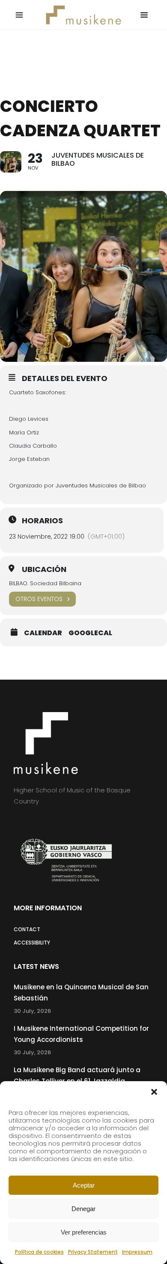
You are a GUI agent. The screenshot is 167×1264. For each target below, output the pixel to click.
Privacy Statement (93, 1251)
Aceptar (84, 1185)
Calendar (43, 633)
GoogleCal (90, 633)
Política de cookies (39, 1251)
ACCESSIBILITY (32, 942)
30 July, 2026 (32, 1011)
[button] (154, 1092)
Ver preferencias (84, 1232)
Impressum (137, 1251)
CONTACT (27, 929)
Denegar (83, 1208)
